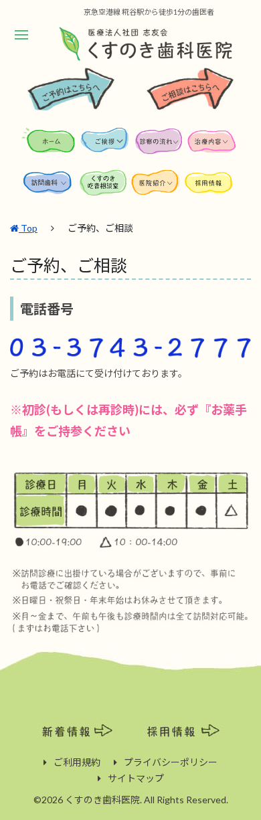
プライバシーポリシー (170, 762)
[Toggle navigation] (21, 35)
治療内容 (213, 145)
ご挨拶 (106, 145)
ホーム (50, 145)
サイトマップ (136, 778)
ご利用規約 (77, 762)
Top (28, 228)
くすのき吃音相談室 (103, 187)
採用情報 (211, 187)
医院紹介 (157, 187)
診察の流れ (159, 145)
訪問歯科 (50, 187)
